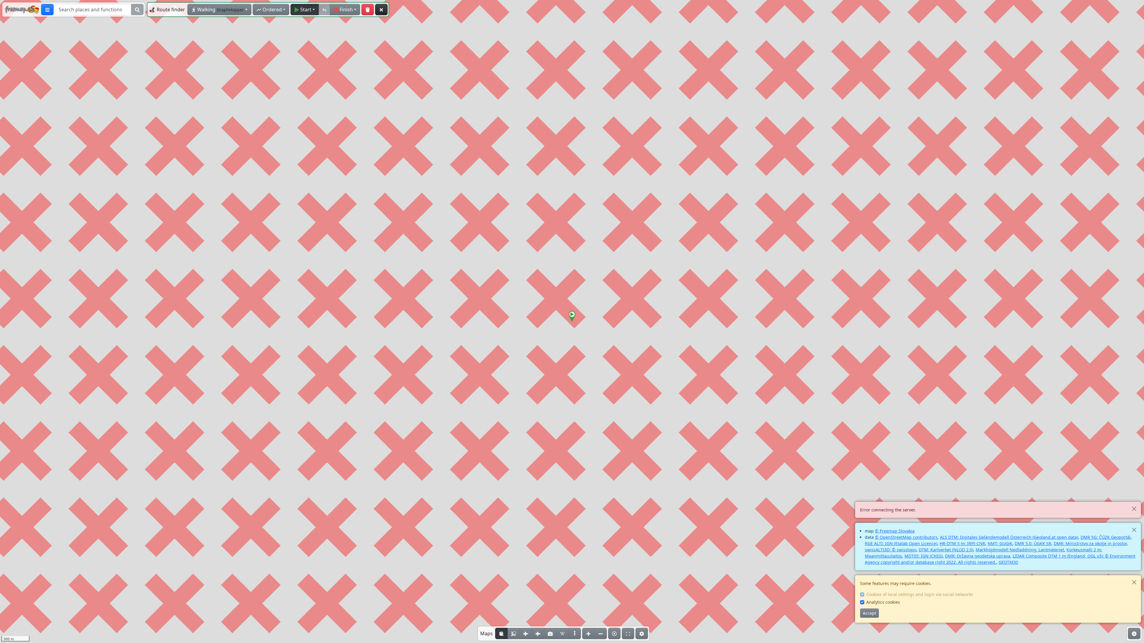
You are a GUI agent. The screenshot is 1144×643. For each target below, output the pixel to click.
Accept (869, 613)
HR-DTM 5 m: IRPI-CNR (962, 543)
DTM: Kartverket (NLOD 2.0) (946, 550)
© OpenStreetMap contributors (906, 537)
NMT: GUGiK (1000, 543)
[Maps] (574, 633)
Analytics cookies (883, 602)
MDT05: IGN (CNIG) (923, 556)
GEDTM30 (1008, 562)
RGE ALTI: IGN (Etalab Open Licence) (901, 543)
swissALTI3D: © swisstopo (890, 550)
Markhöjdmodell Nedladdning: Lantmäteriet (1020, 550)
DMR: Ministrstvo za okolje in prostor (1090, 543)
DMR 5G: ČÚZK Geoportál (1106, 537)
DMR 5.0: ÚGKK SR (1033, 543)
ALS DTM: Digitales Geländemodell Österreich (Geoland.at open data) (1009, 537)
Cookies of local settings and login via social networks (919, 594)
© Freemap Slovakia (895, 531)
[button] (572, 316)
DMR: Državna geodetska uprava (977, 556)
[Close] (1134, 508)
